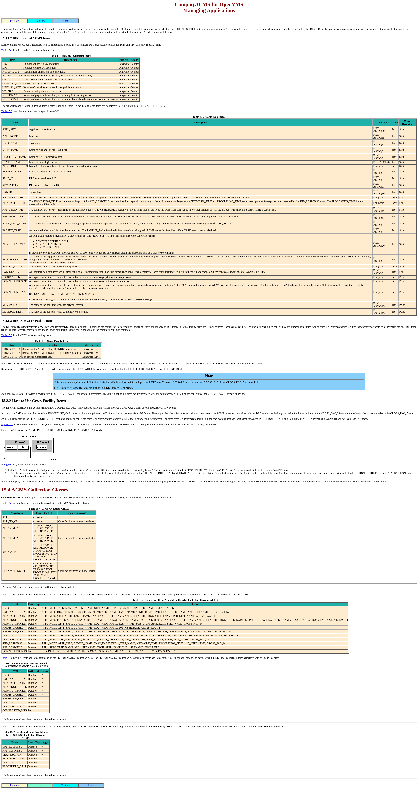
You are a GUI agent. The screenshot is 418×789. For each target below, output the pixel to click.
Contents (40, 20)
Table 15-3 (6, 335)
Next (40, 785)
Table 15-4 (6, 503)
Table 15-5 (6, 594)
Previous (14, 20)
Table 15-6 (6, 657)
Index (65, 20)
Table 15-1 (6, 50)
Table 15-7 (6, 726)
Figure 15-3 (7, 424)
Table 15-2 (6, 111)
